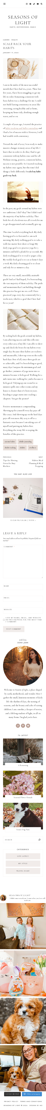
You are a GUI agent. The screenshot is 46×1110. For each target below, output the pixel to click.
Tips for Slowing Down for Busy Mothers (10, 461)
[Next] (39, 501)
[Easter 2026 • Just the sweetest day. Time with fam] (23, 926)
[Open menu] (4, 4)
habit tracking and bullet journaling (21, 128)
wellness (32, 448)
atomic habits (10, 442)
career (6, 40)
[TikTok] (34, 4)
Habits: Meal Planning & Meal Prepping (36, 461)
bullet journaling (25, 442)
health (15, 40)
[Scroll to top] (41, 1103)
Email (7, 598)
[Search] (39, 839)
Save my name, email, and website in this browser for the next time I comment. (24, 620)
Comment (9, 547)
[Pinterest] (30, 4)
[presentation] (23, 498)
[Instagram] (26, 4)
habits (22, 448)
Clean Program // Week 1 (23, 520)
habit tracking (10, 448)
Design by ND (36, 1105)
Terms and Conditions (31, 1101)
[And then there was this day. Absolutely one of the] (23, 1068)
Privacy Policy (11, 1101)
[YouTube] (37, 4)
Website (8, 609)
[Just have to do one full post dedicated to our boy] (23, 1021)
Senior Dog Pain (23, 829)
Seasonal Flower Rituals (23, 797)
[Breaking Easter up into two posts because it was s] (23, 973)
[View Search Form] (41, 4)
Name (6, 586)
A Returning (23, 765)
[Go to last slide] (7, 501)
